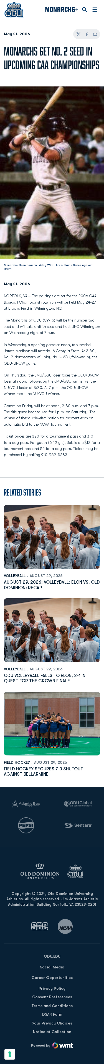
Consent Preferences (52, 997)
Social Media (52, 967)
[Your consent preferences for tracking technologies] (9, 1054)
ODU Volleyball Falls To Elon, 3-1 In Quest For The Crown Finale (44, 678)
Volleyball (15, 575)
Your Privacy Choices (52, 1023)
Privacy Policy (52, 988)
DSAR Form (52, 1014)
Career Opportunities (52, 977)
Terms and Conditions (52, 1006)
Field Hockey (17, 762)
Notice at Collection (52, 1031)
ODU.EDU (52, 956)
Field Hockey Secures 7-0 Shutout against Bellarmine (43, 772)
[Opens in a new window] (39, 926)
